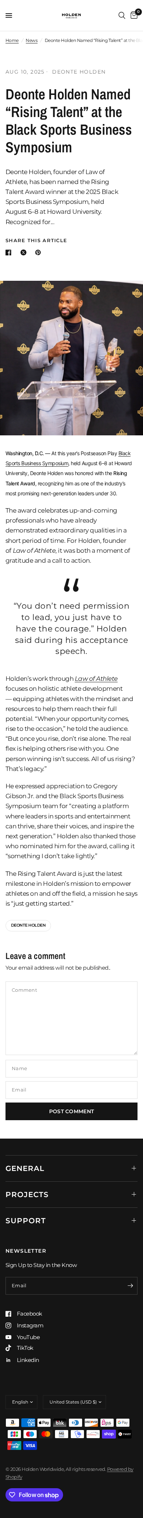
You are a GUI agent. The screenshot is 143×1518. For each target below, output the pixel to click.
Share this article (36, 240)
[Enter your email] (130, 1286)
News (31, 40)
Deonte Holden (28, 925)
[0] (133, 15)
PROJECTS (27, 1194)
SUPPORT (26, 1220)
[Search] (122, 15)
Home (12, 40)
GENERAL (25, 1168)
